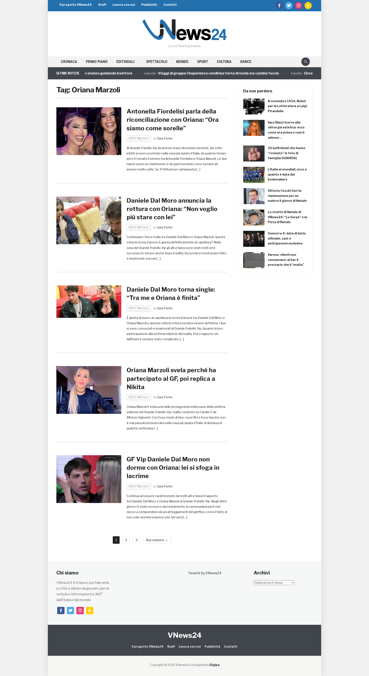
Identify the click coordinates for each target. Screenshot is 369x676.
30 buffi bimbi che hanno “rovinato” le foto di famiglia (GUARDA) (286, 153)
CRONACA (69, 61)
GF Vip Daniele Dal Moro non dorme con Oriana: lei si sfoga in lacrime (173, 468)
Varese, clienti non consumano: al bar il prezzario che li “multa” (286, 260)
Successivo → (157, 540)
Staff (102, 4)
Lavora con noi (124, 4)
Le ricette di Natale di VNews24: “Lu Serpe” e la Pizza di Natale (287, 217)
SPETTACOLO (156, 61)
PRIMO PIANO (97, 61)
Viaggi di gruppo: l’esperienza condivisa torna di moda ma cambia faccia (201, 73)
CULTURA (224, 61)
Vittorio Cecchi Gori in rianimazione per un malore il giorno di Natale (287, 196)
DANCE (245, 61)
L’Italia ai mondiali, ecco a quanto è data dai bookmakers (287, 174)
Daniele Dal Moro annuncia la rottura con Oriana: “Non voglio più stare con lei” (172, 209)
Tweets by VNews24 (204, 573)
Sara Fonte (165, 138)
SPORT (202, 61)
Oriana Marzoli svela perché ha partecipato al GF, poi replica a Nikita (171, 378)
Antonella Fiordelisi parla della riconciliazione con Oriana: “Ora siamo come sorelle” (173, 120)
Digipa (214, 665)
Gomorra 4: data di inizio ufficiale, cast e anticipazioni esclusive (287, 238)
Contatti (170, 4)
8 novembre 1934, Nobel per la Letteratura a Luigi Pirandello (287, 106)
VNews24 (185, 635)
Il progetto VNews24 (76, 4)
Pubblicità (149, 4)
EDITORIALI (125, 61)
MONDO (182, 61)
